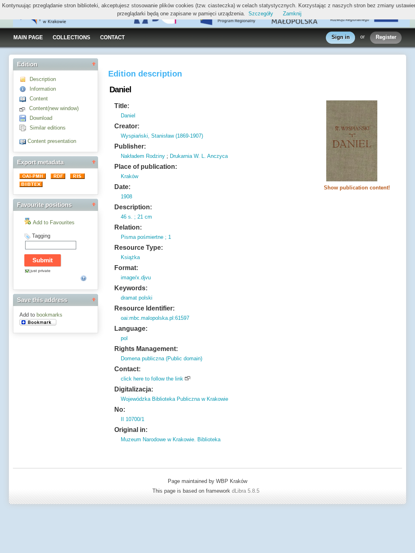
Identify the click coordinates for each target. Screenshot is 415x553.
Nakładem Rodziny (143, 156)
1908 (126, 197)
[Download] (24, 118)
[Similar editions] (24, 128)
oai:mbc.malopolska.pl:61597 (155, 318)
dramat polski (136, 298)
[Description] (24, 79)
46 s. (127, 217)
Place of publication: (145, 166)
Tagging (41, 236)
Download (41, 118)
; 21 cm (142, 217)
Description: (133, 207)
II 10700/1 (132, 419)
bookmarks (49, 315)
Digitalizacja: (133, 389)
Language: (131, 328)
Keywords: (131, 288)
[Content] (24, 99)
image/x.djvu (136, 277)
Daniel (128, 116)
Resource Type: (138, 247)
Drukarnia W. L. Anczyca (199, 156)
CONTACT (112, 37)
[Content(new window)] (24, 108)
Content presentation (52, 141)
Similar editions (48, 128)
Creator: (126, 126)
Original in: (131, 429)
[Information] (24, 89)
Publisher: (130, 146)
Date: (122, 186)
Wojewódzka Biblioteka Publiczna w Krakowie (174, 399)
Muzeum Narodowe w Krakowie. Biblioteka (170, 439)
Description (43, 79)
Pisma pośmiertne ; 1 (146, 237)
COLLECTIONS (71, 37)
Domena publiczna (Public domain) (161, 358)
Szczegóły (260, 14)
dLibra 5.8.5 (246, 491)
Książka (130, 257)
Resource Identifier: (144, 308)
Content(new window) (54, 108)
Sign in (341, 37)
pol (124, 338)
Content (39, 99)
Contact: (127, 369)
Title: (121, 105)
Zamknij (292, 14)
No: (119, 409)
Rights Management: (146, 348)
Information (43, 89)
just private (40, 270)
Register (386, 37)
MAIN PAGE (28, 37)
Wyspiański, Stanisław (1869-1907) (162, 136)
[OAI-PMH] (33, 177)
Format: (126, 267)
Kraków (129, 176)
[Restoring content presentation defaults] (23, 141)
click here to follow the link (152, 379)
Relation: (128, 227)
